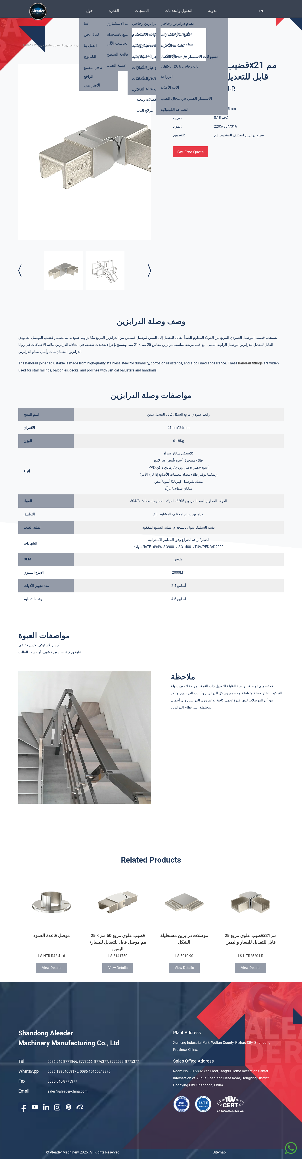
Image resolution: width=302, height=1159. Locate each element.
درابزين (68, 45)
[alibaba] (80, 1107)
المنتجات (142, 10)
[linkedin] (46, 1107)
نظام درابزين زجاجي (177, 23)
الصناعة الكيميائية (174, 109)
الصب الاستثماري (120, 23)
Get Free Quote (190, 152)
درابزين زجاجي (144, 23)
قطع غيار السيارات (147, 67)
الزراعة (167, 76)
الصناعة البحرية (173, 45)
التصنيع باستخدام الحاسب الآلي (120, 38)
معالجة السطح (118, 54)
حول (89, 10)
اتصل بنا (90, 45)
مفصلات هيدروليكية (148, 45)
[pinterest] (68, 1107)
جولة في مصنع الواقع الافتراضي (96, 76)
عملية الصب (116, 65)
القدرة (114, 10)
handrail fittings (250, 363)
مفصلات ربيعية (147, 99)
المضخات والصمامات (149, 78)
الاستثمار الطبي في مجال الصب (186, 98)
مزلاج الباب (144, 110)
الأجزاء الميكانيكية (146, 56)
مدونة (213, 10)
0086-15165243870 (95, 1071)
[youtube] (35, 1107)
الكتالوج (90, 56)
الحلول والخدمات (178, 10)
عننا (87, 23)
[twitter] (57, 1107)
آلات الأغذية (170, 87)
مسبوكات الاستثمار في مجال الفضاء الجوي (190, 61)
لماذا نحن (91, 34)
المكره (137, 89)
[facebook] (23, 1107)
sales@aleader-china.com (68, 1091)
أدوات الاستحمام (145, 34)
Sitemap (219, 1152)
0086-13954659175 (63, 1071)
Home (27, 45)
